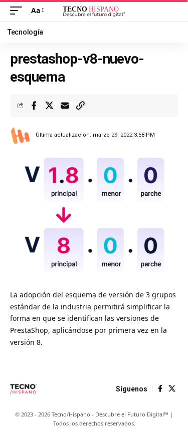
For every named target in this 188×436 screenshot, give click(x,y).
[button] (18, 11)
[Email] (65, 106)
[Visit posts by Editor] (20, 135)
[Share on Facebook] (34, 106)
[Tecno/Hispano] (94, 10)
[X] (172, 389)
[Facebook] (160, 389)
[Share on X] (49, 106)
